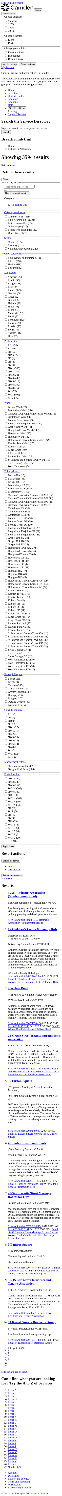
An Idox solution (40, 1493)
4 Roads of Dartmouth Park (27, 1143)
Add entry (13, 99)
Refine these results (12, 875)
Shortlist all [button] (7, 878)
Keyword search (10, 128)
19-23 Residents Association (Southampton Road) (26, 894)
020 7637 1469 (33, 1339)
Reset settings (27, 64)
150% (11, 27)
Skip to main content (12, 2)
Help (10, 104)
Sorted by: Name (11, 861)
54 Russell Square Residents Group (32, 1322)
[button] (14, 212)
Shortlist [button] (16, 919)
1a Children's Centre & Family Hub (32, 929)
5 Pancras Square (20, 1244)
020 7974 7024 (33, 976)
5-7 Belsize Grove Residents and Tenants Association (29, 1281)
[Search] (5, 190)
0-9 (14, 1467)
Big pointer (14, 55)
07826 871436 (33, 1180)
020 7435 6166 (33, 1023)
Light (11, 39)
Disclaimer (13, 1475)
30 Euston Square (20, 1081)
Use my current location (16, 193)
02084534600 (32, 1130)
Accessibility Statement (20, 1487)
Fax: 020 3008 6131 (18, 1229)
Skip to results (8, 165)
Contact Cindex (16, 96)
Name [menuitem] (11, 866)
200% (11, 30)
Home (11, 146)
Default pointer (16, 52)
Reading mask (15, 59)
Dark (10, 43)
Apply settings (10, 64)
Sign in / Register (17, 114)
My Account (7, 67)
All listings (13, 93)
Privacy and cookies (18, 1478)
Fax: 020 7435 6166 (18, 1026)
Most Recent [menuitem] (14, 869)
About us (13, 102)
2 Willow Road (18, 988)
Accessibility (9, 13)
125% (11, 24)
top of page (14, 1371)
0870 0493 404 (33, 1226)
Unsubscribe (14, 1484)
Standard (12, 21)
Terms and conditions (19, 1481)
